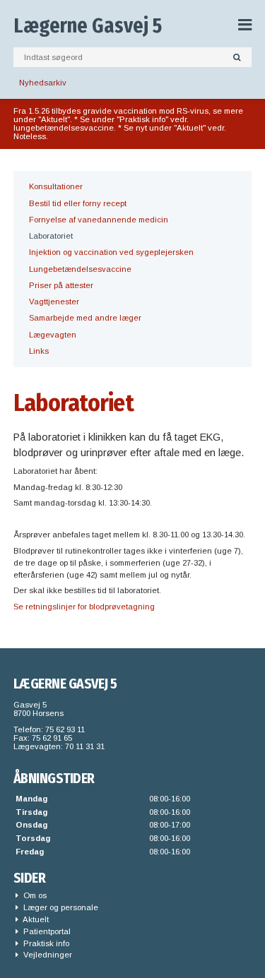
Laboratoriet (51, 236)
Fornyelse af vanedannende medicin (98, 219)
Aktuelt (35, 919)
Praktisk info (45, 943)
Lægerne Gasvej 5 (87, 25)
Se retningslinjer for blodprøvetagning (84, 606)
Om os (34, 895)
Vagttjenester (54, 301)
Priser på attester (61, 285)
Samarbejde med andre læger (85, 318)
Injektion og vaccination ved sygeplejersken (111, 252)
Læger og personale (59, 907)
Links (39, 351)
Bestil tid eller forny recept (77, 203)
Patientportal (46, 931)
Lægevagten (52, 334)
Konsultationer (56, 186)
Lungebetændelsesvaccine (80, 269)
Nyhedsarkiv (42, 82)
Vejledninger (46, 954)
